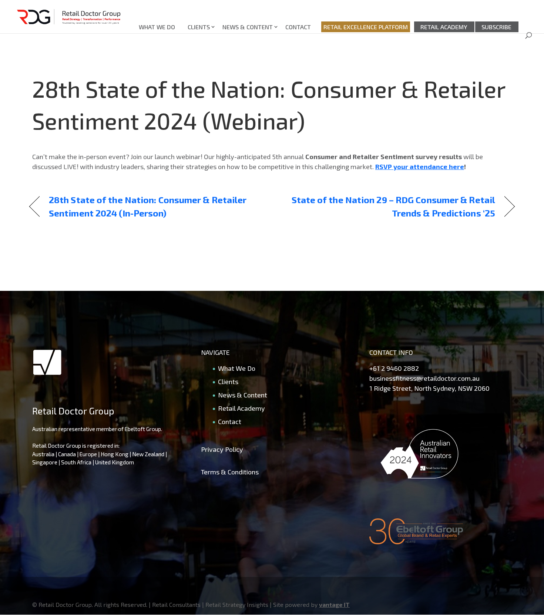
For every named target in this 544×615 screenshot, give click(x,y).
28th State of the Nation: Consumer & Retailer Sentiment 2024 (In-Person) (147, 206)
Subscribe (496, 26)
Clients (199, 26)
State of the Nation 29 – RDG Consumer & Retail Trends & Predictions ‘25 (390, 206)
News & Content (247, 26)
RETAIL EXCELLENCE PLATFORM (365, 26)
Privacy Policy (222, 449)
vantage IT (334, 604)
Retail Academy (443, 26)
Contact (298, 26)
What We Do (157, 26)
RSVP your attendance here (419, 166)
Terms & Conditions (230, 472)
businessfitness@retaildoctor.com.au (424, 378)
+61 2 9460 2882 (394, 368)
